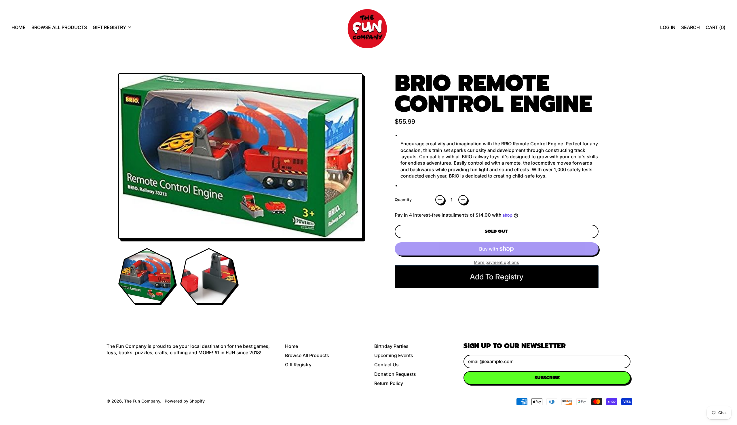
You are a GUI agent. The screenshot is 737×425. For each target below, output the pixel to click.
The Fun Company (142, 401)
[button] (690, 27)
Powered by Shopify (185, 401)
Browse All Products (59, 27)
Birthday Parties (391, 346)
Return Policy (388, 383)
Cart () (715, 28)
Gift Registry (298, 364)
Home (19, 27)
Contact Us (386, 364)
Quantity (403, 199)
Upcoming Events (393, 355)
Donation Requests (395, 374)
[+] (463, 199)
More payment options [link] (496, 262)
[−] (440, 199)
